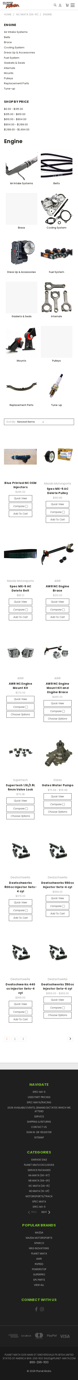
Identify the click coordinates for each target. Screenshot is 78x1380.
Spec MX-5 (39, 1092)
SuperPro (39, 1274)
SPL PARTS (39, 1279)
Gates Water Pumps (57, 785)
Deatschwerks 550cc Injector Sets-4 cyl (57, 885)
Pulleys (8, 78)
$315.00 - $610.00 (14, 114)
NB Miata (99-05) (39, 1180)
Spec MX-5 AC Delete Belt (20, 588)
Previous (6, 1373)
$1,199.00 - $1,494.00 (16, 129)
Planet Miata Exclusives (39, 1165)
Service (39, 1116)
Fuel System (11, 58)
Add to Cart (20, 513)
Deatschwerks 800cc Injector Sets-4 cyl (20, 887)
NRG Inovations (39, 1248)
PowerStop (39, 1269)
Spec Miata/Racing (39, 1102)
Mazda (39, 1232)
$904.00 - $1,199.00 (16, 124)
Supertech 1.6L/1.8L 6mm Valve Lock (20, 787)
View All (39, 1285)
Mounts (8, 73)
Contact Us (39, 1127)
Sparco (39, 1243)
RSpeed (39, 1264)
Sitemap (39, 1137)
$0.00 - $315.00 (13, 109)
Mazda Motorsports (39, 1238)
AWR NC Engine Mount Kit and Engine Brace (57, 688)
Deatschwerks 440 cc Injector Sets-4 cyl (20, 988)
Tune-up (9, 88)
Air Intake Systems (16, 32)
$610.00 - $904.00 (15, 119)
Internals (9, 68)
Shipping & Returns (39, 1121)
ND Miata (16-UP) (39, 1191)
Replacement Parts (16, 83)
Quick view (20, 498)
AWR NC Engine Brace (57, 588)
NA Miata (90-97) (39, 1175)
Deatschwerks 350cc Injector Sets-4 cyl (57, 986)
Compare (19, 506)
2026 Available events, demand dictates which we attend (39, 1109)
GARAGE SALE (39, 1159)
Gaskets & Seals (14, 63)
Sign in (31, 1132)
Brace (8, 42)
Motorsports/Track (39, 1196)
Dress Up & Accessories (19, 52)
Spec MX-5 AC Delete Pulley (57, 491)
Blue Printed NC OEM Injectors (20, 485)
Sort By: (11, 422)
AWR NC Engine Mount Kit (20, 686)
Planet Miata (39, 1253)
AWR (39, 1258)
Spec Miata (39, 1201)
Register (46, 1132)
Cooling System (14, 47)
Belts (7, 37)
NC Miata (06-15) (39, 1186)
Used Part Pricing (39, 1097)
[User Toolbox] (60, 5)
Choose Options (20, 714)
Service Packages (39, 1170)
